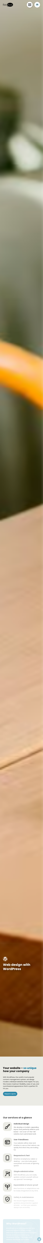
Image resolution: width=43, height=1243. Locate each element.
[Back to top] (39, 1239)
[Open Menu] (29, 4)
